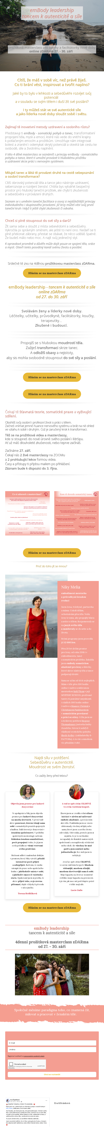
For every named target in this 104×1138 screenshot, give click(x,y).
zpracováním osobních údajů (34, 1056)
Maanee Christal (80, 706)
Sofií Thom (78, 691)
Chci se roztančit (52, 1074)
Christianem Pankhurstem (75, 709)
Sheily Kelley (67, 735)
